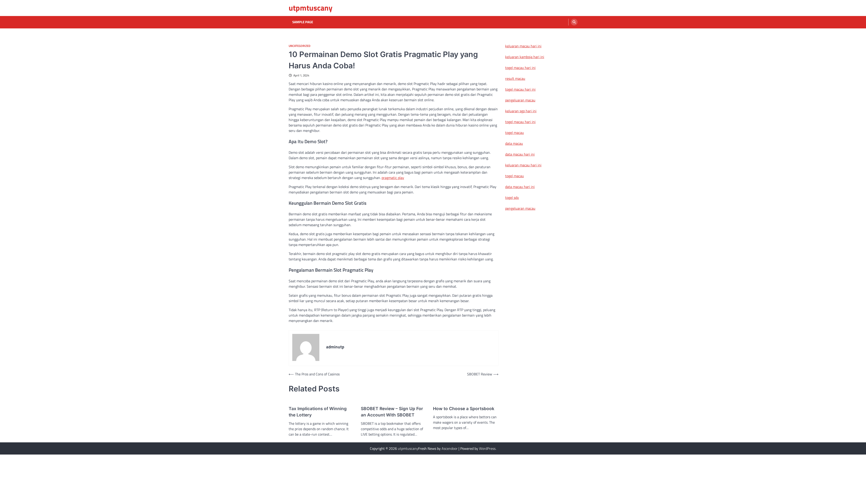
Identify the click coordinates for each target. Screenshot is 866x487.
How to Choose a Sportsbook (463, 408)
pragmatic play (393, 177)
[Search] (574, 22)
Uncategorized (299, 46)
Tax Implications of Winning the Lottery (318, 412)
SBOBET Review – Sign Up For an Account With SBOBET (392, 412)
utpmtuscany (310, 8)
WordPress (487, 448)
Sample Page (302, 22)
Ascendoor (450, 448)
